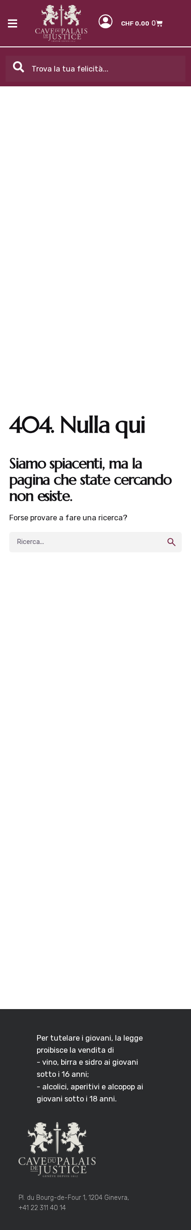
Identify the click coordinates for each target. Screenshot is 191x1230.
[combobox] (96, 69)
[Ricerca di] (95, 542)
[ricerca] (171, 542)
